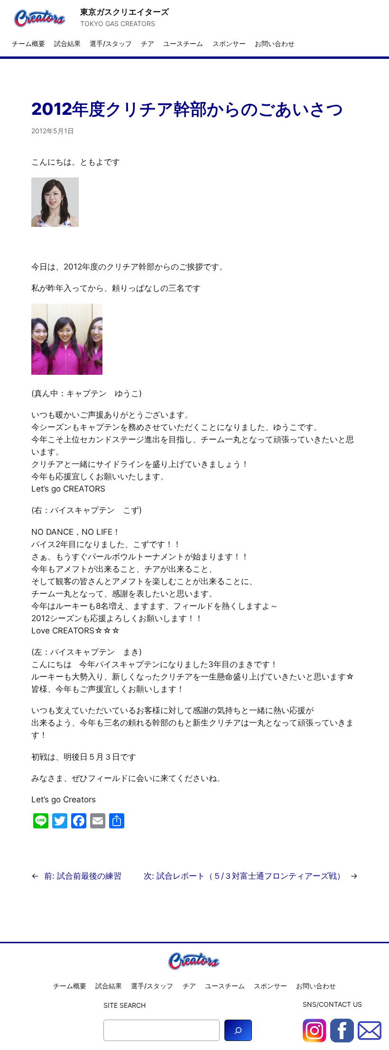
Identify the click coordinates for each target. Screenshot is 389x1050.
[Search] (238, 1030)
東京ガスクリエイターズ (124, 12)
